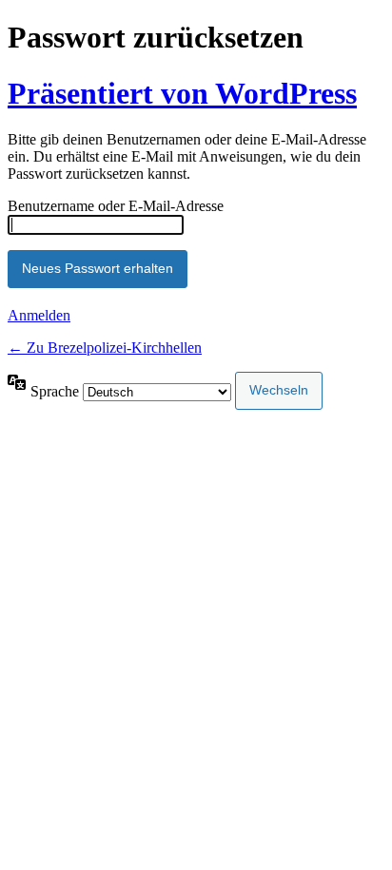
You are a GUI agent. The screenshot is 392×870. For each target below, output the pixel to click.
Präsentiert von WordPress (182, 93)
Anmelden (39, 315)
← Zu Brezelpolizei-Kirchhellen (105, 347)
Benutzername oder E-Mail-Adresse (116, 206)
